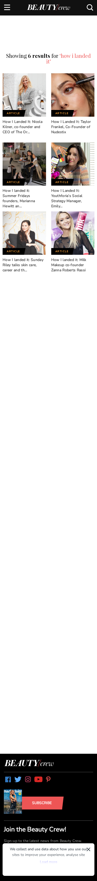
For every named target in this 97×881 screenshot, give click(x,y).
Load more (48, 862)
